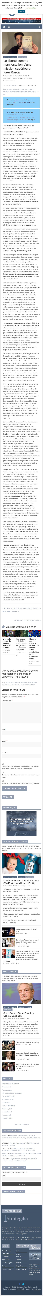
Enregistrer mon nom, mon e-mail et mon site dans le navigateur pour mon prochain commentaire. (20, 767)
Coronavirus (22, 57)
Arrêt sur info (6, 1259)
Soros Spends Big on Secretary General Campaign (18, 1014)
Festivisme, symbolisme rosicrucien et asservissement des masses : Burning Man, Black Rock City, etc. (21, 1138)
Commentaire (7, 701)
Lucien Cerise (6, 1102)
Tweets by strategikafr (21, 1124)
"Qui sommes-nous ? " (24, 1237)
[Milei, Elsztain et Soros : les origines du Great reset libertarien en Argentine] (8, 1063)
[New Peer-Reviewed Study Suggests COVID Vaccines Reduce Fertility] (21, 854)
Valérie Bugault (7, 1109)
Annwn (4, 1136)
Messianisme (7, 81)
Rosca (13, 81)
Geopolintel (5, 1256)
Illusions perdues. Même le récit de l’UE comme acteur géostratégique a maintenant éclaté (34, 649)
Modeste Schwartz (8, 1099)
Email (3, 1176)
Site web (5, 752)
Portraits (28, 1007)
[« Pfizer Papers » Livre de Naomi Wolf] (8, 929)
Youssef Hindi (6, 1087)
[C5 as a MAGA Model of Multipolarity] (8, 1042)
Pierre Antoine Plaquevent (10, 1084)
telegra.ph (12, 85)
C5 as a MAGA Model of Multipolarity (27, 1042)
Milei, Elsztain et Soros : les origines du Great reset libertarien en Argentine (27, 1066)
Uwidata (18, 1263)
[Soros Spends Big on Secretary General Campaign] (21, 984)
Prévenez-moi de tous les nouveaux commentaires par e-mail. (21, 776)
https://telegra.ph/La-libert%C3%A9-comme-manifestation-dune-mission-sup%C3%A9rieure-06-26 (21, 91)
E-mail (4, 741)
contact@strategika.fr (27, 1239)
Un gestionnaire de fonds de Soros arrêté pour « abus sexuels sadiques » (27, 1055)
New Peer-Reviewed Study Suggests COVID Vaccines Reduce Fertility (21, 881)
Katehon (18, 1259)
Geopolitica (19, 1266)
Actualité (13, 57)
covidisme (25, 78)
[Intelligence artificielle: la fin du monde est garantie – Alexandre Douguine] (21, 631)
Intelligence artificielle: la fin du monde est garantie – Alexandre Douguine (21, 644)
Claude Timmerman (8, 1106)
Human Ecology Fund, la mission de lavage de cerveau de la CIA (21, 610)
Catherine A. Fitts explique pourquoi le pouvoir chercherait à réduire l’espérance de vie (27, 942)
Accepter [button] (21, 11)
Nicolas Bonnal (7, 1112)
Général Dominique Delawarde (12, 1093)
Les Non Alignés (7, 1263)
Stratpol (4, 1266)
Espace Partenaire (21, 1269)
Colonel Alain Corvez (8, 1096)
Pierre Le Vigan (7, 1090)
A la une (6, 57)
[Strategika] (4, 27)
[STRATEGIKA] (15, 1215)
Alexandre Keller (7, 1118)
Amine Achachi (6, 1115)
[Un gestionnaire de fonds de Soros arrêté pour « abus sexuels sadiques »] (8, 1052)
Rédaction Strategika (21, 75)
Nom (4, 730)
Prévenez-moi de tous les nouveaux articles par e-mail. (21, 783)
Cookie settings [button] (30, 8)
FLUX (17, 1251)
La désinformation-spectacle (27, 620)
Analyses (21, 877)
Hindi (30, 78)
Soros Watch (8, 1009)
